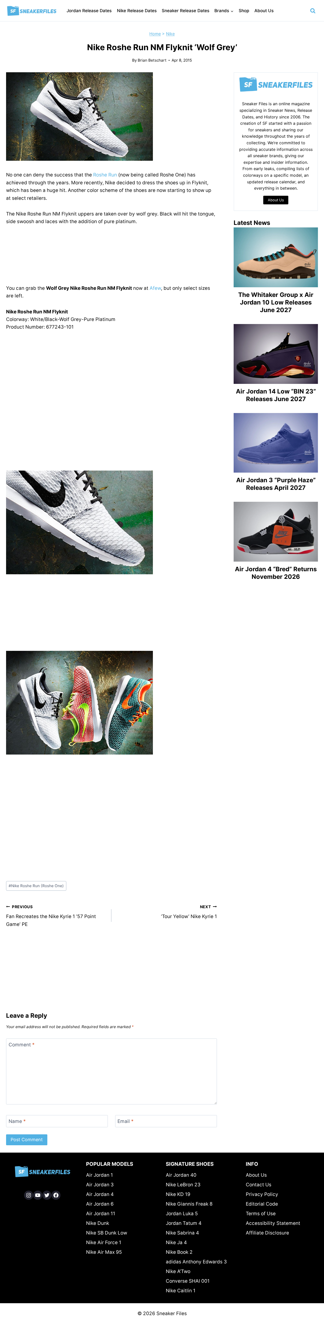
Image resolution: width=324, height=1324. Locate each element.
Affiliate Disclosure (267, 1233)
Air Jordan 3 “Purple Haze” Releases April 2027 (276, 483)
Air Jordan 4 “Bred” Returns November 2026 (276, 572)
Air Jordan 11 (100, 1213)
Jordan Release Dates (89, 10)
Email (125, 1121)
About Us (264, 10)
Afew (155, 288)
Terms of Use (261, 1213)
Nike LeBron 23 (183, 1185)
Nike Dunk (97, 1223)
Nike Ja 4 (176, 1242)
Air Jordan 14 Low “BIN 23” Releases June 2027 (276, 395)
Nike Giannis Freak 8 (189, 1204)
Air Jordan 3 (100, 1185)
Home (155, 33)
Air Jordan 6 (100, 1204)
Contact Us (258, 1185)
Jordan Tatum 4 (183, 1223)
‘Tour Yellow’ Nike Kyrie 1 (189, 912)
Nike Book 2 (179, 1252)
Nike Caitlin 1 (180, 1291)
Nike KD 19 (178, 1194)
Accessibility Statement (273, 1223)
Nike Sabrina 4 (182, 1233)
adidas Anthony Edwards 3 (196, 1262)
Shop (244, 10)
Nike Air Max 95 (104, 1252)
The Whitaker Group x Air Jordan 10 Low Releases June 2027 (275, 302)
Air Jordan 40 (181, 1175)
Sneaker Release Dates (185, 10)
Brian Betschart (152, 60)
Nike (170, 33)
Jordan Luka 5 (182, 1213)
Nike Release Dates (137, 10)
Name (17, 1121)
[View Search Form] (313, 11)
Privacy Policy (262, 1194)
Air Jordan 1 (99, 1175)
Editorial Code (262, 1204)
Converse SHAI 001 (188, 1281)
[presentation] (276, 257)
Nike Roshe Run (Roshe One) (36, 885)
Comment (22, 1044)
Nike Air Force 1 (103, 1242)
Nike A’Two (178, 1271)
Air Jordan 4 (100, 1194)
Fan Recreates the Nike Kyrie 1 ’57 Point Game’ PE (51, 915)
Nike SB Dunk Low (106, 1233)
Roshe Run (105, 175)
